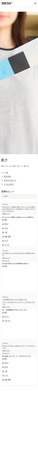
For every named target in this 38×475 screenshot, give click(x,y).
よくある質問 (9, 184)
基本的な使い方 (10, 180)
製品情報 (7, 176)
